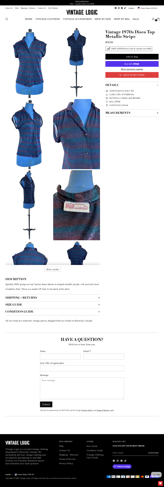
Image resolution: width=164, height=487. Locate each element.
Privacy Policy (87, 410)
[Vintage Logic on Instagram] (119, 8)
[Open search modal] (6, 19)
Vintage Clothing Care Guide (95, 456)
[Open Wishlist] (160, 483)
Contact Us (64, 450)
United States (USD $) (148, 8)
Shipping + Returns (68, 454)
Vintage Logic (25, 478)
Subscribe (153, 453)
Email (87, 351)
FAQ (61, 446)
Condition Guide (95, 450)
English (131, 8)
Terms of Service (102, 410)
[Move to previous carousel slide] (151, 426)
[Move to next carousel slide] (157, 426)
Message (44, 375)
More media (52, 269)
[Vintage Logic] (82, 12)
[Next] (105, 2)
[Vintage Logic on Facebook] (116, 8)
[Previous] (58, 2)
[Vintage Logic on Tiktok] (125, 8)
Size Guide (92, 446)
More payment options (132, 69)
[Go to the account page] (152, 19)
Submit (46, 404)
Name (43, 351)
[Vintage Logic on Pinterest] (122, 8)
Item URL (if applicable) (52, 363)
